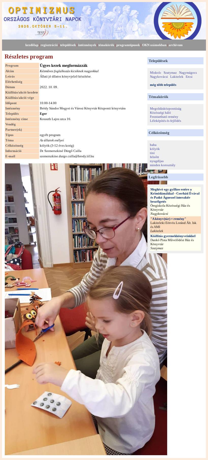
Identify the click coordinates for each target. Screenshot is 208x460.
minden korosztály (163, 165)
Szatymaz (170, 72)
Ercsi (189, 77)
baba (153, 145)
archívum (176, 45)
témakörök (106, 45)
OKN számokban (154, 45)
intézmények (87, 45)
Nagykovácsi (159, 77)
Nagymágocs (188, 72)
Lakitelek (176, 77)
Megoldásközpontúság (165, 108)
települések (68, 45)
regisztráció (49, 45)
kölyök (155, 149)
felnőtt (154, 157)
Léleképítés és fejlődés (165, 121)
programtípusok (128, 45)
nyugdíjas (157, 161)
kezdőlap (31, 45)
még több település (163, 85)
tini (152, 153)
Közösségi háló (160, 112)
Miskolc (155, 72)
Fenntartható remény (164, 117)
